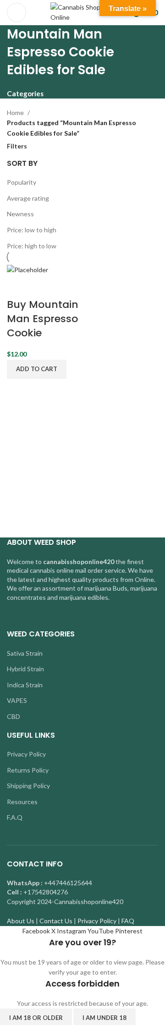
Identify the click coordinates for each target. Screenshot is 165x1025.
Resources (22, 802)
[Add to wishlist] (66, 286)
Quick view (42, 286)
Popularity (21, 182)
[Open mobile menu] (16, 12)
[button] (36, 369)
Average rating (28, 198)
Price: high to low (31, 246)
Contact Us (55, 921)
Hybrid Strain (25, 669)
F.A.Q (14, 817)
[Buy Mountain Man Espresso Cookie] (27, 269)
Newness (20, 214)
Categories (25, 93)
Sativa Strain (25, 653)
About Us (20, 921)
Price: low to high (31, 230)
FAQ (127, 921)
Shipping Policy (28, 785)
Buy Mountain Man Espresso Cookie (42, 318)
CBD (13, 716)
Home (15, 112)
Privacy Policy (26, 754)
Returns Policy (28, 770)
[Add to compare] (18, 286)
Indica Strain (25, 685)
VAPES (17, 700)
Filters (17, 146)
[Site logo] (82, 12)
